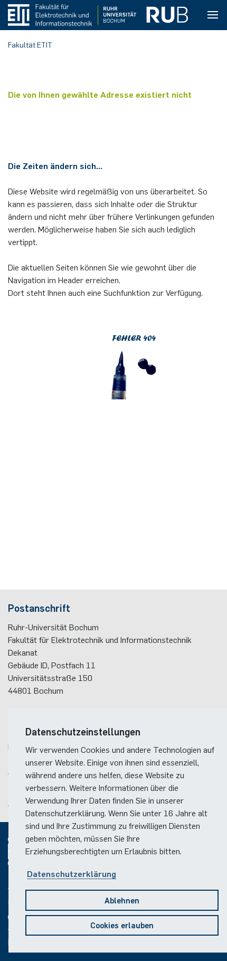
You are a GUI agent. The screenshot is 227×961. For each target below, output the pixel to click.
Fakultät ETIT (30, 44)
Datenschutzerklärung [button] (71, 873)
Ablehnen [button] (122, 900)
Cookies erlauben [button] (122, 925)
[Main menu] (212, 15)
